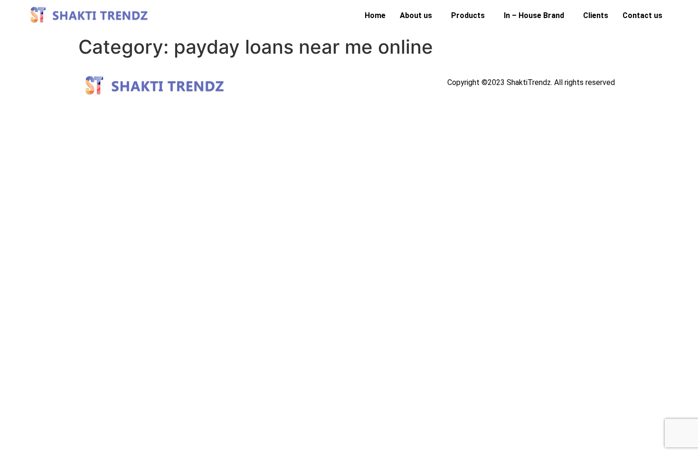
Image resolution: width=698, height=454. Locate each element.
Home (375, 15)
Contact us (642, 15)
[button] (418, 16)
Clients (595, 15)
